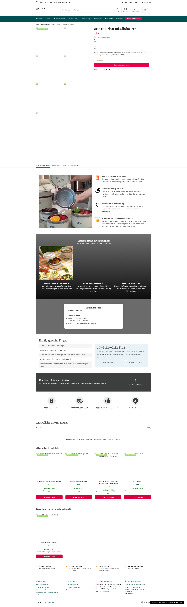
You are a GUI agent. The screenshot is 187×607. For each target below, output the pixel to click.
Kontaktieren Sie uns (42, 590)
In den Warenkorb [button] (49, 497)
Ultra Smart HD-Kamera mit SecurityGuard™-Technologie (108, 482)
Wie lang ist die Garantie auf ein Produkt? (55, 359)
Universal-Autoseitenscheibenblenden (49, 481)
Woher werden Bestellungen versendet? (54, 350)
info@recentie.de (111, 589)
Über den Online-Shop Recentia (135, 584)
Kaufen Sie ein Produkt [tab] (43, 165)
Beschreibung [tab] (56, 165)
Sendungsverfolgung (42, 587)
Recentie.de (51, 602)
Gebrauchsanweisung (72, 584)
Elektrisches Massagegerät (78, 481)
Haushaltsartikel (45, 24)
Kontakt (125, 11)
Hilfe (118, 11)
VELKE (117, 439)
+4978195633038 (104, 591)
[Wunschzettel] (59, 455)
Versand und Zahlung (42, 584)
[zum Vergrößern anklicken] (49, 40)
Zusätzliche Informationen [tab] (71, 165)
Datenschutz (69, 590)
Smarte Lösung (101, 439)
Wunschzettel (135, 11)
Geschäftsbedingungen (73, 587)
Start (37, 24)
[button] (146, 10)
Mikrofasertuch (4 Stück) (49, 542)
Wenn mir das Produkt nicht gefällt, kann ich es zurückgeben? (63, 355)
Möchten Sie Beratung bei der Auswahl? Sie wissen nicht (167, 602)
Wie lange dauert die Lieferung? (52, 346)
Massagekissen (137, 481)
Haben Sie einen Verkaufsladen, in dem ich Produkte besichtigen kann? (64, 365)
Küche (53, 24)
